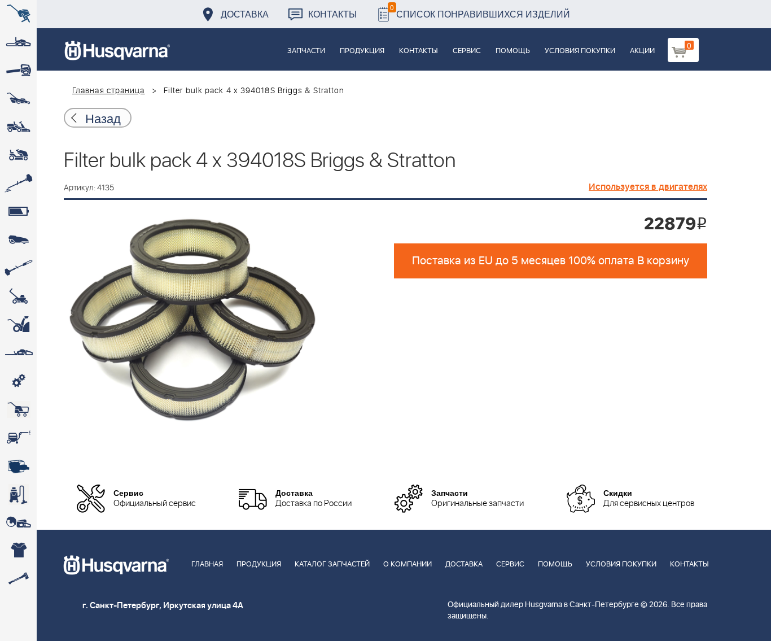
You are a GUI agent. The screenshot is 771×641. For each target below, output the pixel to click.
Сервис (467, 51)
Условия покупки (580, 51)
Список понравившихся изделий (480, 11)
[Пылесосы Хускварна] (18, 494)
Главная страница (108, 91)
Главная (207, 564)
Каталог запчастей (332, 564)
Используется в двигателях (648, 187)
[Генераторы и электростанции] (18, 409)
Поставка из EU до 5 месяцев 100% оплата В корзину (550, 260)
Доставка (245, 13)
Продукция (362, 51)
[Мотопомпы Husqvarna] (18, 466)
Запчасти (306, 51)
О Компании (407, 564)
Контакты (332, 13)
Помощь (513, 51)
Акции (642, 51)
